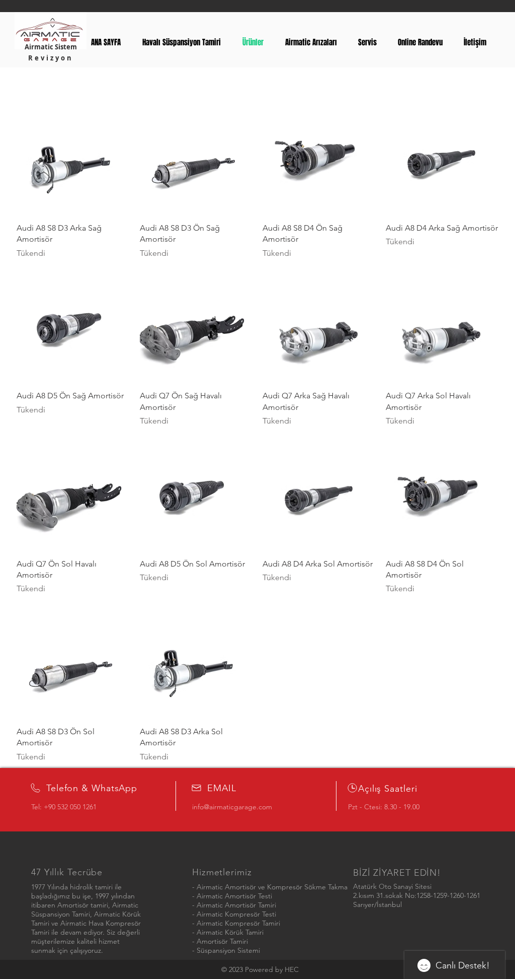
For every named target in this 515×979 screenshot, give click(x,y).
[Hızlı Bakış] (73, 158)
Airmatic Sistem (51, 46)
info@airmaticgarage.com (232, 806)
